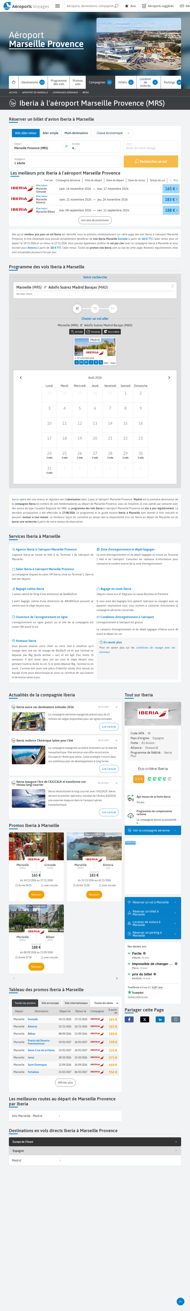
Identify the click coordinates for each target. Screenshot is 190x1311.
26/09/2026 (81, 1064)
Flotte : (135, 743)
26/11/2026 (81, 1026)
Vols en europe (50, 1003)
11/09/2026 (81, 1033)
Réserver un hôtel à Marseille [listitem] (146, 913)
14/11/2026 (65, 1019)
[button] (128, 133)
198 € (113, 1042)
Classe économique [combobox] (110, 133)
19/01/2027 (65, 1042)
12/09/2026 (65, 1064)
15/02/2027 (65, 1071)
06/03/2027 (81, 1071)
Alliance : (137, 747)
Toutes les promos (25, 1003)
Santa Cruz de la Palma (41, 1050)
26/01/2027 (81, 1042)
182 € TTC (56, 247)
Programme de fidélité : (147, 752)
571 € (113, 1058)
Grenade (123, 238)
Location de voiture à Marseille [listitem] (146, 923)
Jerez (31, 1057)
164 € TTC (147, 238)
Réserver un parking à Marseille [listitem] (147, 934)
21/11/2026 (65, 1026)
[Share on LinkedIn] (160, 1019)
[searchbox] (92, 5)
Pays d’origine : (141, 738)
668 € (113, 1065)
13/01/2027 (65, 1050)
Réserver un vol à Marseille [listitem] (151, 902)
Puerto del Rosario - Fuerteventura (39, 1042)
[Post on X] (144, 1019)
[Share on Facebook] (129, 1019)
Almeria (32, 1026)
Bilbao (31, 1033)
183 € (113, 1027)
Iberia (15, 499)
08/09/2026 (65, 1033)
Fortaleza (33, 1071)
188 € (113, 1034)
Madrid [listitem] (16, 1160)
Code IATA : (138, 733)
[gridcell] (49, 395)
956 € (113, 1072)
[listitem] (37, 1116)
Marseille (19, 1019)
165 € (113, 1019)
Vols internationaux (76, 1003)
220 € (113, 1050)
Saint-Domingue (37, 1064)
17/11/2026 (81, 1019)
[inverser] (66, 146)
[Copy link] (175, 1019)
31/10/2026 (81, 1057)
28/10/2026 (65, 1057)
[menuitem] (26, 6)
